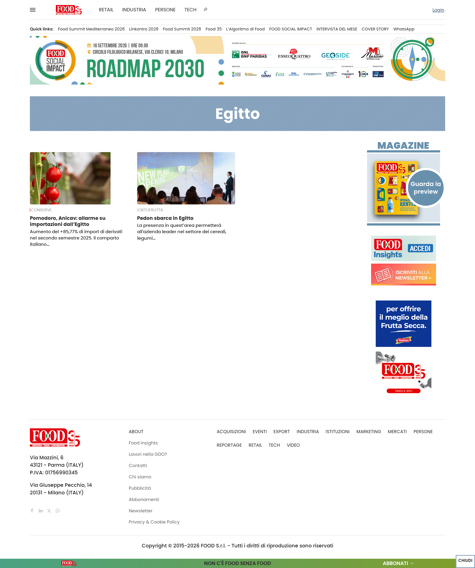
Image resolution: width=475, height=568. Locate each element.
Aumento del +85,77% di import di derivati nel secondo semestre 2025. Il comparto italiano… (76, 237)
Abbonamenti (144, 499)
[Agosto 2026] (404, 188)
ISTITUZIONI (338, 431)
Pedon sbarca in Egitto (165, 218)
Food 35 (214, 29)
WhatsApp (404, 29)
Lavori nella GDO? (148, 454)
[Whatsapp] (57, 510)
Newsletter (141, 511)
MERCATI (397, 431)
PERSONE (165, 9)
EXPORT (281, 431)
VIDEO (293, 445)
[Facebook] (33, 510)
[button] (34, 9)
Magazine (403, 145)
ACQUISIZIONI (231, 431)
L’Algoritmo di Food (245, 29)
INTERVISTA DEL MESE (337, 29)
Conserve (41, 209)
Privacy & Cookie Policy (154, 522)
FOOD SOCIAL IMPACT (290, 29)
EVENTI (260, 431)
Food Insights (143, 443)
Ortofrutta (150, 209)
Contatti (138, 465)
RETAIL (106, 9)
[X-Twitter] (50, 510)
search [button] (205, 9)
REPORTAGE (229, 445)
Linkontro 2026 (143, 29)
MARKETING (368, 431)
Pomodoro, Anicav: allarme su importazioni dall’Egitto (68, 221)
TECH (190, 9)
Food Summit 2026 (182, 29)
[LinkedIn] (41, 510)
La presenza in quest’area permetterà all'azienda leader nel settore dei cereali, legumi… (181, 231)
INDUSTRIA (134, 9)
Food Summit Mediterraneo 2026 (91, 29)
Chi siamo (140, 477)
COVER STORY (375, 29)
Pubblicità (140, 488)
